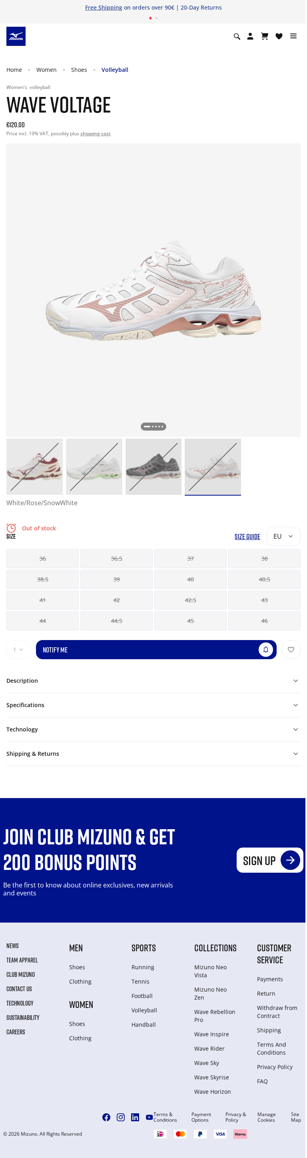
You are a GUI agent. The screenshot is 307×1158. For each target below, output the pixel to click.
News (12, 946)
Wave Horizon (212, 1091)
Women (46, 69)
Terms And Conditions (271, 1048)
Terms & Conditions (165, 1117)
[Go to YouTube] (150, 1117)
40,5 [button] (264, 579)
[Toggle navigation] (293, 36)
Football (142, 996)
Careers (15, 1032)
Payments (270, 979)
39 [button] (117, 579)
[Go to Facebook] (106, 1117)
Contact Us (19, 989)
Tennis (141, 981)
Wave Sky (206, 1063)
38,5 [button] (42, 579)
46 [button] (264, 620)
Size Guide (247, 536)
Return (266, 993)
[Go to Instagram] (121, 1117)
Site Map (296, 1117)
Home (14, 69)
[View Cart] (264, 36)
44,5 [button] (116, 620)
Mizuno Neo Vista (210, 971)
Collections (215, 947)
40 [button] (190, 579)
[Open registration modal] (250, 36)
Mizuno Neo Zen (210, 993)
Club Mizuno (20, 974)
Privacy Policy (275, 1067)
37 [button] (190, 558)
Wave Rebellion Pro (214, 1016)
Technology (20, 1003)
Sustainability (23, 1018)
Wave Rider (209, 1048)
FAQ (262, 1081)
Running (143, 967)
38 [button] (264, 558)
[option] (34, 467)
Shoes (79, 69)
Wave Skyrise (211, 1077)
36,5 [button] (116, 558)
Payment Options (201, 1117)
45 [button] (190, 620)
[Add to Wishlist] (291, 649)
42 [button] (117, 600)
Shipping (269, 1030)
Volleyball (115, 69)
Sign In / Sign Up (224, 7)
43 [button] (264, 600)
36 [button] (43, 558)
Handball (144, 1024)
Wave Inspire (211, 1034)
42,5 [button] (190, 600)
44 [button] (43, 620)
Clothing (80, 981)
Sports (144, 947)
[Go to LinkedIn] (135, 1117)
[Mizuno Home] (16, 36)
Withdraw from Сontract (277, 1012)
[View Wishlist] (279, 36)
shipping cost (95, 133)
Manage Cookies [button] (266, 1117)
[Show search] (237, 36)
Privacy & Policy (235, 1117)
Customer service (274, 953)
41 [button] (43, 600)
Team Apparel (22, 960)
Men (76, 947)
